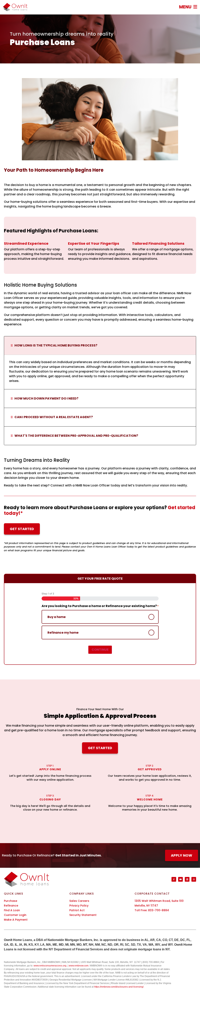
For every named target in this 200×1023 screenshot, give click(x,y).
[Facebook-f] (173, 879)
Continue (100, 649)
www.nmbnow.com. (79, 965)
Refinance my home (63, 632)
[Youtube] (180, 879)
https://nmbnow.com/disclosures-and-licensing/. (119, 986)
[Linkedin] (187, 879)
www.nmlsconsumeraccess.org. (50, 965)
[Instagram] (193, 879)
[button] (188, 7)
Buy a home (56, 616)
